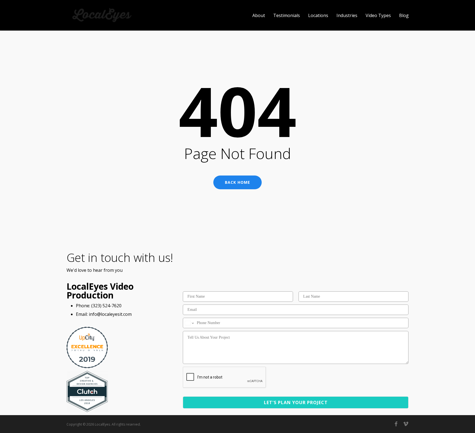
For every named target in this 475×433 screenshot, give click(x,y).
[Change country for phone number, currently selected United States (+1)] (189, 323)
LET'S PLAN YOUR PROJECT (296, 402)
